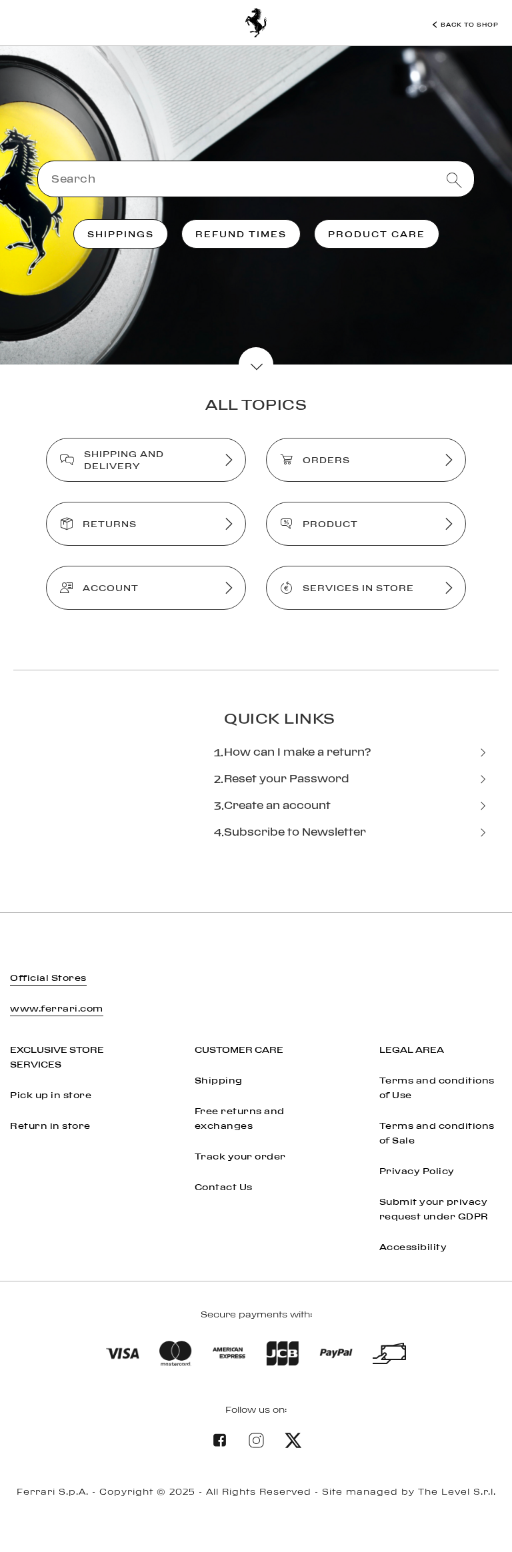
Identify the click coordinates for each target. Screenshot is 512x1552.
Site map (256, 1519)
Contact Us (224, 1186)
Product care (376, 234)
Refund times (241, 234)
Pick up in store (50, 1095)
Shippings (120, 234)
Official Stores (48, 977)
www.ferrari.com (56, 1008)
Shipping (219, 1080)
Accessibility (413, 1246)
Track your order (240, 1156)
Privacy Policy (417, 1170)
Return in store (50, 1125)
